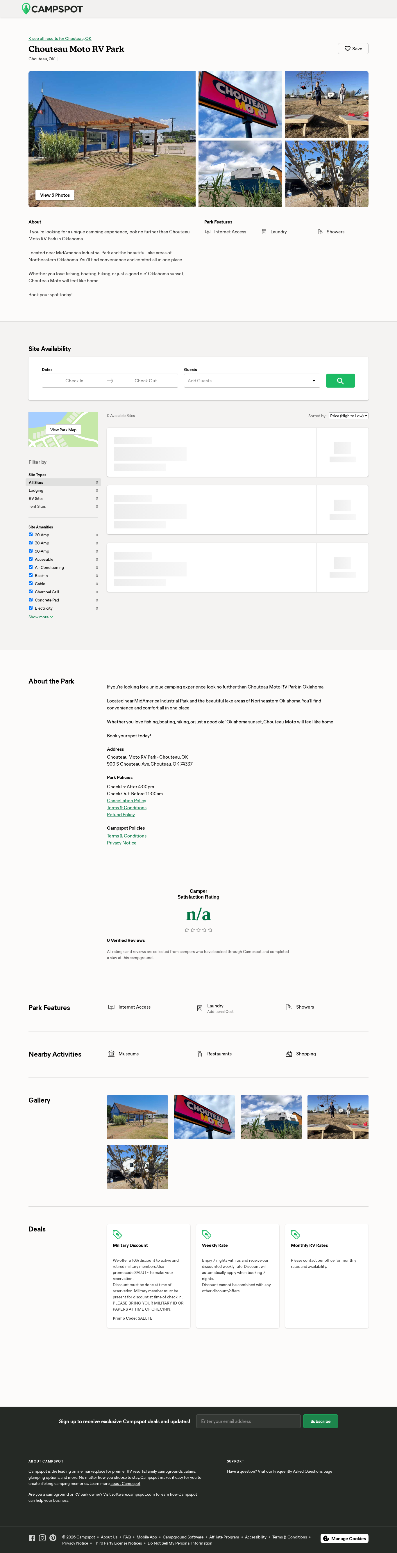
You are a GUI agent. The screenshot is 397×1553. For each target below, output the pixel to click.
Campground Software (183, 1537)
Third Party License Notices (118, 1543)
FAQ (127, 1537)
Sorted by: (317, 415)
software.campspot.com (133, 1494)
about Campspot (125, 1483)
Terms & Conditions (126, 807)
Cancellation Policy (126, 800)
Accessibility (256, 1537)
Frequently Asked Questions (298, 1471)
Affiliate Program (224, 1537)
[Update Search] (340, 381)
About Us (109, 1537)
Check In (74, 380)
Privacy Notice (122, 842)
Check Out (146, 380)
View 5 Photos (55, 195)
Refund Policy (121, 814)
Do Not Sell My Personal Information (180, 1543)
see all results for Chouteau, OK (61, 38)
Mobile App (147, 1537)
